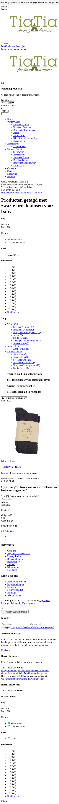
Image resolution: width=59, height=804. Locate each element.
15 (13, 291)
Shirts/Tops (18, 165)
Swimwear (18, 152)
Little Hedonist (17, 242)
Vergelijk (11, 592)
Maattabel (12, 570)
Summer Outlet (14, 149)
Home (10, 119)
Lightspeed (44, 600)
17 (13, 267)
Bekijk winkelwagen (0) (12, 670)
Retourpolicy (13, 561)
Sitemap (11, 564)
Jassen (16, 132)
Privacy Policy (14, 556)
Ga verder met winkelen (12, 673)
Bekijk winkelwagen (34, 678)
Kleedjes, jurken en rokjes (25, 138)
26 (13, 300)
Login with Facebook (21, 627)
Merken (11, 176)
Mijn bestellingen (15, 584)
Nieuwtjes (12, 173)
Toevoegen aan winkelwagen (14, 612)
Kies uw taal (7, 100)
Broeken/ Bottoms (22, 127)
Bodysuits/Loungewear (24, 163)
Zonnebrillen (19, 146)
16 (13, 294)
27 (13, 303)
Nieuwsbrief (13, 567)
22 (13, 282)
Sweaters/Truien (21, 157)
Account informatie (16, 581)
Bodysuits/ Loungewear (24, 130)
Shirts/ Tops (19, 135)
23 (13, 285)
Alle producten (14, 595)
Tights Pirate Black (11, 467)
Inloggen (6, 627)
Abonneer (6, 502)
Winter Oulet (13, 122)
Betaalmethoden (15, 559)
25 (13, 297)
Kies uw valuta (8, 105)
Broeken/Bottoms (21, 160)
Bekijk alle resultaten (13, 46)
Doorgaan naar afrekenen (36, 670)
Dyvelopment (28, 603)
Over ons (11, 171)
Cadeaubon (12, 168)
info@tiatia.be (8, 531)
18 (13, 270)
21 (13, 279)
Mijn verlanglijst (15, 590)
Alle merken (16, 239)
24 (13, 288)
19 (13, 273)
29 (13, 309)
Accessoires (19, 141)
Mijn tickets (12, 587)
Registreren (6, 650)
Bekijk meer (13, 312)
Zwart (14, 254)
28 (13, 306)
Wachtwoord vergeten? (43, 627)
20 (13, 276)
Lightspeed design (10, 603)
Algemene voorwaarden (18, 553)
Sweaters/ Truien (21, 124)
